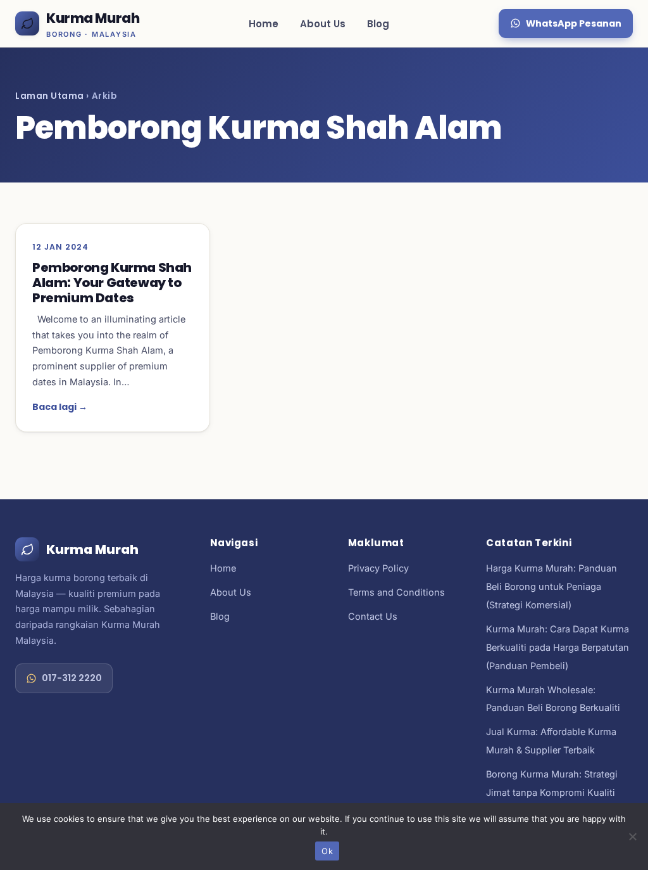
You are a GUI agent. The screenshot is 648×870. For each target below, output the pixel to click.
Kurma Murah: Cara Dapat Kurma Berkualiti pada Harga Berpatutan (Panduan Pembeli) (557, 647)
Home (263, 23)
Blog (378, 23)
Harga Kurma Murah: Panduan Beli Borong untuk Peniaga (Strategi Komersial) (551, 586)
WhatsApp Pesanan (573, 23)
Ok (327, 851)
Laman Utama (49, 96)
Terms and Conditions (396, 592)
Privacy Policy (378, 568)
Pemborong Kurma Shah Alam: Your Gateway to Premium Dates (112, 283)
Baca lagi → (59, 406)
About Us (323, 23)
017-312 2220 (72, 678)
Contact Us (372, 616)
